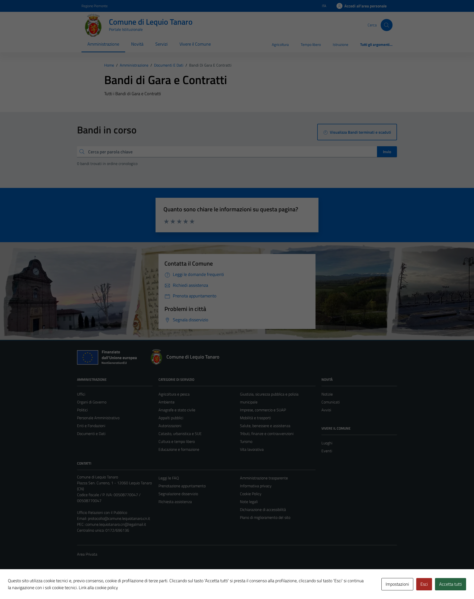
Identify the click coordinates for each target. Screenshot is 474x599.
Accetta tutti (450, 584)
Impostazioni (397, 584)
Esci (424, 584)
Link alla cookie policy (98, 587)
